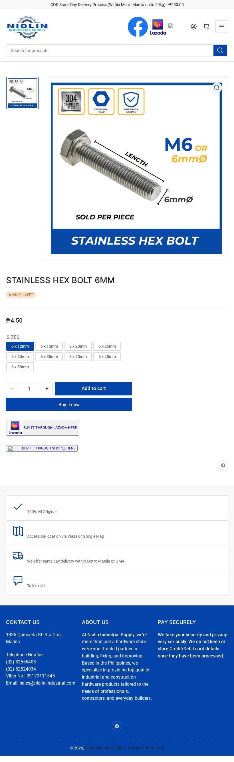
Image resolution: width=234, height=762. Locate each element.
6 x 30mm (20, 356)
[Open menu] (221, 26)
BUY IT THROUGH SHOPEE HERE (48, 448)
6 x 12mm (20, 346)
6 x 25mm (107, 346)
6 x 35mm (49, 356)
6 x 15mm (49, 346)
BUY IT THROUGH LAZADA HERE (50, 427)
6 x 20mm (78, 346)
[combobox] (117, 50)
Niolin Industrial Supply (105, 748)
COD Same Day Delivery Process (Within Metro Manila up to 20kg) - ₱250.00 (117, 4)
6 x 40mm (78, 356)
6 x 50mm (20, 367)
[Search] (220, 50)
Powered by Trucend (146, 748)
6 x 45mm (107, 356)
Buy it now (69, 404)
